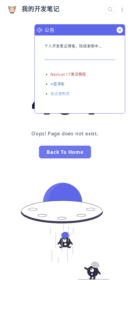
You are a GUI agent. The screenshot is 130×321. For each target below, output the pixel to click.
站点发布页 (60, 93)
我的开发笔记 (41, 9)
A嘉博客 (57, 84)
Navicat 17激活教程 (68, 74)
